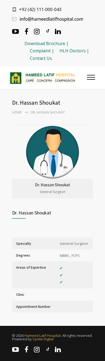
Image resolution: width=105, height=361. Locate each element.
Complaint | (42, 51)
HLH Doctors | (74, 51)
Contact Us (41, 58)
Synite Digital (43, 339)
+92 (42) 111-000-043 (40, 9)
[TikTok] (47, 31)
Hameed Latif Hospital (42, 335)
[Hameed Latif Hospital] (48, 77)
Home (17, 112)
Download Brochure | (46, 43)
